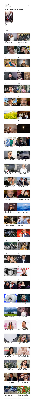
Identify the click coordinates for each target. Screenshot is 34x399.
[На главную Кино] (4, 1)
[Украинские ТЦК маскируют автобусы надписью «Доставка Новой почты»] (23, 157)
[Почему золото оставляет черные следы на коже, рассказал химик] (23, 353)
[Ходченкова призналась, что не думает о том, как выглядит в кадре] (23, 287)
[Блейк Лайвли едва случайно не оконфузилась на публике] (23, 248)
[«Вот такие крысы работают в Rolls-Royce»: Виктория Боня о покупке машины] (10, 157)
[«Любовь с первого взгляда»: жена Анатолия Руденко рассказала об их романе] (10, 39)
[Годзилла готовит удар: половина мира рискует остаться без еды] (23, 209)
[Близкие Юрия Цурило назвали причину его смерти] (10, 196)
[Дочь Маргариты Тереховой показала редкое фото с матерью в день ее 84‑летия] (10, 52)
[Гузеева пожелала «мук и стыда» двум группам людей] (10, 353)
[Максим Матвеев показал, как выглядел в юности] (10, 78)
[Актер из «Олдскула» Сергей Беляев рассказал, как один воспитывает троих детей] (10, 65)
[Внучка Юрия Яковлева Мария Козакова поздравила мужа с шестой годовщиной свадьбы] (10, 91)
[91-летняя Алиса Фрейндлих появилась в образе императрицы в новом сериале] (23, 143)
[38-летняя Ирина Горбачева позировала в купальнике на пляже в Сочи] (23, 313)
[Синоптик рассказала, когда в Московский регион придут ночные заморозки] (10, 235)
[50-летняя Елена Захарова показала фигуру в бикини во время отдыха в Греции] (10, 209)
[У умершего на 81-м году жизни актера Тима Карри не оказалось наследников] (10, 379)
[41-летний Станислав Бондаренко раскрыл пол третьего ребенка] (23, 379)
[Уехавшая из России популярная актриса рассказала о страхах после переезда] (23, 274)
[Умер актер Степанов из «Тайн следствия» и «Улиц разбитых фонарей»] (10, 104)
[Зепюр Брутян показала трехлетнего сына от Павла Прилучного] (23, 366)
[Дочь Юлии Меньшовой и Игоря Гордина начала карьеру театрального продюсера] (23, 117)
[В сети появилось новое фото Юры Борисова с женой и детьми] (23, 196)
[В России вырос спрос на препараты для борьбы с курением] (23, 222)
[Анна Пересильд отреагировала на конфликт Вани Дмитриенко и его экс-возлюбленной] (10, 261)
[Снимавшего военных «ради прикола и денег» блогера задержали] (10, 392)
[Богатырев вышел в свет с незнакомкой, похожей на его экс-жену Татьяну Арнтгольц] (23, 52)
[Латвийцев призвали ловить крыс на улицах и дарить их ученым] (10, 222)
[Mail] (2, 1)
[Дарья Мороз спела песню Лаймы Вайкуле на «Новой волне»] (23, 170)
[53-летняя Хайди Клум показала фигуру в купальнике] (23, 340)
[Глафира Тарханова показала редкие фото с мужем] (23, 65)
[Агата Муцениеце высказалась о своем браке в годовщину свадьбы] (10, 183)
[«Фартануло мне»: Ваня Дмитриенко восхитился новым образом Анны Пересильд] (23, 91)
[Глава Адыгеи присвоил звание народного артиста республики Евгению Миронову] (23, 326)
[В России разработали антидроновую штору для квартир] (10, 340)
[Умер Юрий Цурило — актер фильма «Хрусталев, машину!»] (23, 104)
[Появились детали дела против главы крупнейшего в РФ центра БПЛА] (10, 130)
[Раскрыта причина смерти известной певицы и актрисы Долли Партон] (23, 300)
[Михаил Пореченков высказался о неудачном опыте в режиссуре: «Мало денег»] (23, 261)
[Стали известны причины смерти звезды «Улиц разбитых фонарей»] (23, 130)
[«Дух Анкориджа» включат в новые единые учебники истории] (10, 287)
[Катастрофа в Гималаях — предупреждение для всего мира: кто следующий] (10, 248)
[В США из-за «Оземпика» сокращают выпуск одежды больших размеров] (10, 143)
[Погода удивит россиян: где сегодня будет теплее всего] (10, 313)
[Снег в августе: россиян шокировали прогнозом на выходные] (10, 366)
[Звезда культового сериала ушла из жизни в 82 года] (10, 274)
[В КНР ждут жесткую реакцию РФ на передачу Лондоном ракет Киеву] (10, 170)
